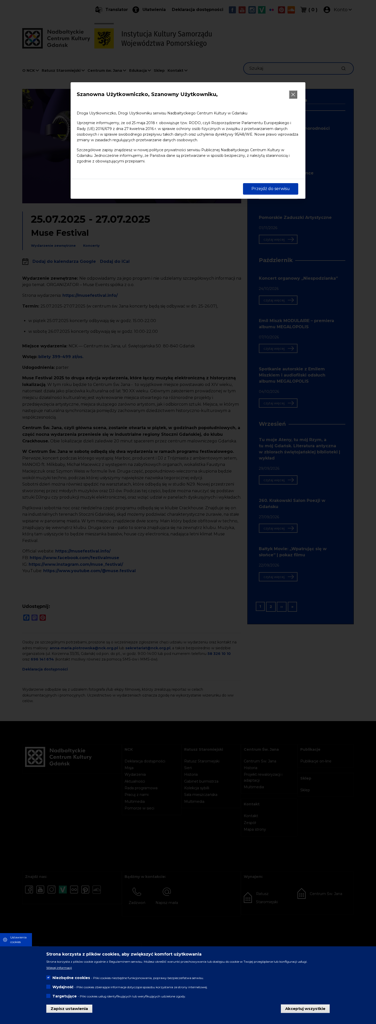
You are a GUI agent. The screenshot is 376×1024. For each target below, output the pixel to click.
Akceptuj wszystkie (305, 1008)
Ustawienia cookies (18, 939)
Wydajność (62, 987)
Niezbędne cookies (71, 977)
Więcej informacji (59, 968)
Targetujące (64, 996)
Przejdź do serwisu (270, 188)
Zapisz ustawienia (69, 1008)
